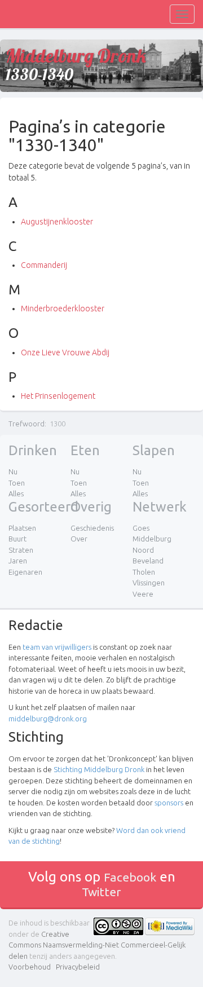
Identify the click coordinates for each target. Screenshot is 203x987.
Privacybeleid (78, 967)
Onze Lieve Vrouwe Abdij (65, 352)
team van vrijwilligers (57, 647)
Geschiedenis (92, 528)
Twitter (101, 891)
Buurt (17, 539)
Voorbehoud (29, 967)
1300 (57, 424)
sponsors (169, 803)
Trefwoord (26, 424)
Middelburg (152, 539)
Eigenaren (25, 572)
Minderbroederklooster (62, 308)
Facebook (130, 877)
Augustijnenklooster (57, 221)
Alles (16, 493)
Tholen (144, 572)
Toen (16, 483)
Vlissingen (149, 583)
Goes (141, 528)
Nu (12, 471)
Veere (143, 594)
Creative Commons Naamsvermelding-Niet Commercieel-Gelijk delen (97, 945)
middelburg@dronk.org (47, 718)
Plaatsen (22, 528)
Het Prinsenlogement (58, 395)
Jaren (17, 561)
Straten (20, 550)
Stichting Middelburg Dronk (99, 769)
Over (78, 539)
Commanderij (44, 265)
